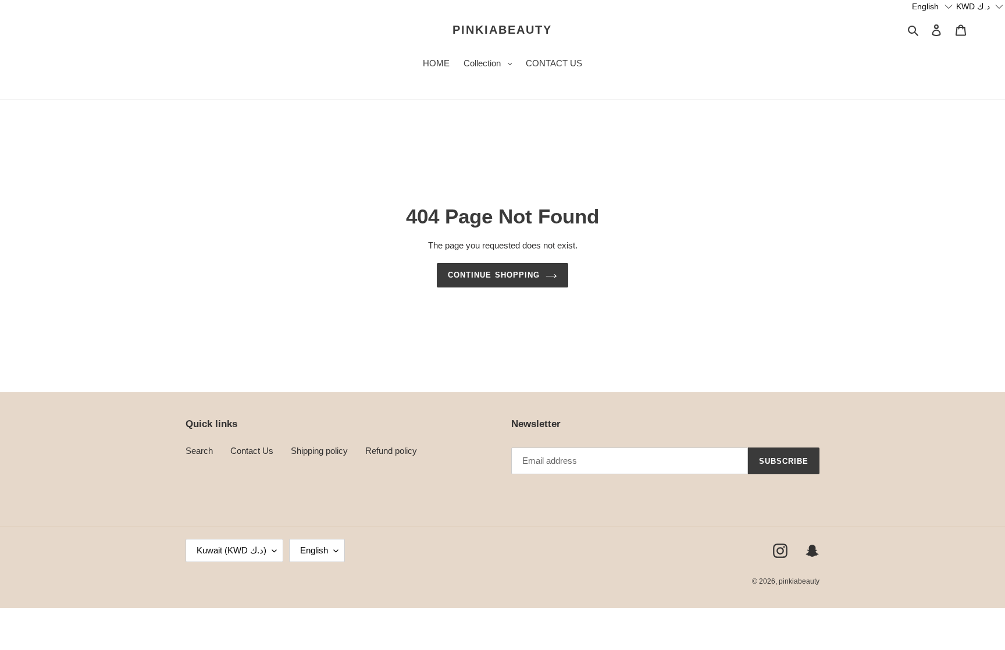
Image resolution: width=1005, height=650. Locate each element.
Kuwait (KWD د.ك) (231, 550)
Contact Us (251, 451)
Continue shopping (494, 275)
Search (199, 451)
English (314, 550)
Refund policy (391, 451)
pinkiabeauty (502, 29)
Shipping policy (319, 451)
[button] (932, 6)
